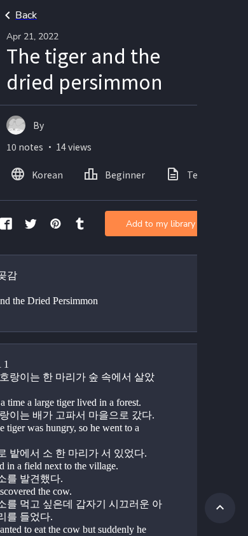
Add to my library (160, 224)
